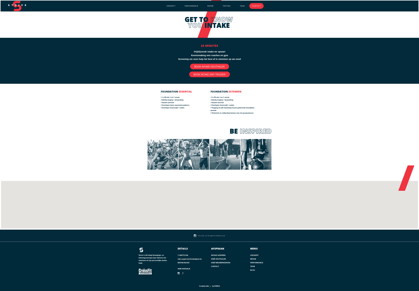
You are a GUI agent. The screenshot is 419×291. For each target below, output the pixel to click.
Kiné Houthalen (218, 259)
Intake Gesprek (218, 255)
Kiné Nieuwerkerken (220, 263)
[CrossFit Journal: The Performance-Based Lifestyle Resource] (154, 271)
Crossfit (254, 255)
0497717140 (183, 255)
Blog (252, 270)
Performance (256, 263)
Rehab (253, 259)
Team (252, 266)
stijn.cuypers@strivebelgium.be (190, 259)
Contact (215, 266)
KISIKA (217, 286)
